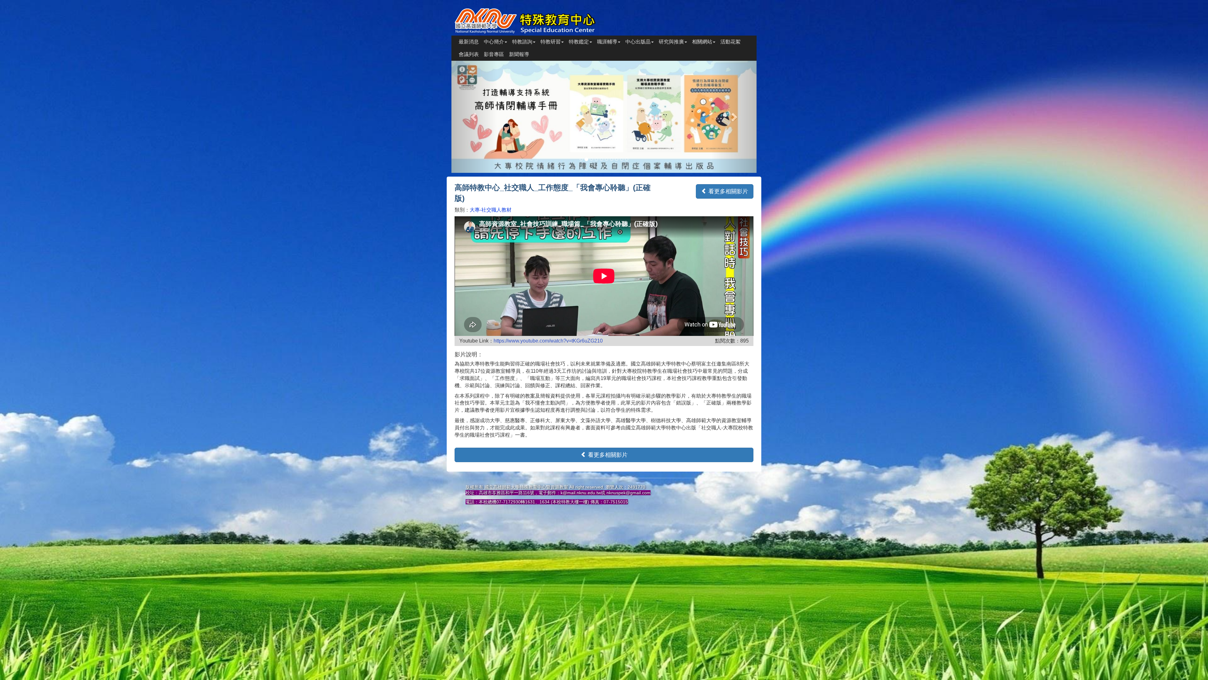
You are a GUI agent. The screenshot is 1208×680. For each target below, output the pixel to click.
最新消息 (469, 41)
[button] (474, 117)
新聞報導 (519, 54)
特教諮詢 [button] (522, 41)
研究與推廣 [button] (671, 41)
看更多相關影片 (727, 191)
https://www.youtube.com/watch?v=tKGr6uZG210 (548, 340)
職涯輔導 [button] (607, 41)
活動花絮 (730, 41)
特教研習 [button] (550, 41)
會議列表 (469, 54)
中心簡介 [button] (494, 41)
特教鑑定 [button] (579, 41)
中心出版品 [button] (638, 41)
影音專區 (494, 54)
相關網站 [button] (702, 41)
